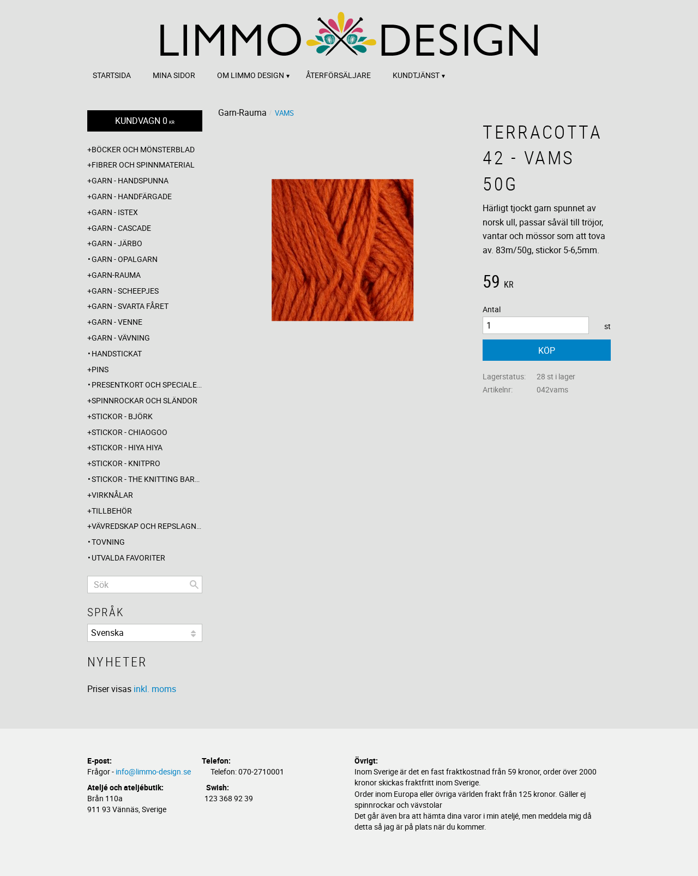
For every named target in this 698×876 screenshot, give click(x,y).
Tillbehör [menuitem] (112, 510)
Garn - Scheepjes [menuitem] (125, 290)
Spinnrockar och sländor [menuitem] (144, 400)
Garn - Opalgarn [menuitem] (125, 259)
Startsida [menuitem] (112, 75)
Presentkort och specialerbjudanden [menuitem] (147, 384)
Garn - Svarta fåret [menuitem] (130, 306)
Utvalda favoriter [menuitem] (128, 557)
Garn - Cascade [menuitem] (121, 228)
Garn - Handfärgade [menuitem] (132, 196)
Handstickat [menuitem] (117, 353)
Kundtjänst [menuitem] (416, 75)
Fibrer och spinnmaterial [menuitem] (143, 164)
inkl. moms (155, 689)
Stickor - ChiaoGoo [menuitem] (129, 432)
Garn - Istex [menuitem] (115, 212)
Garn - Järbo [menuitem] (117, 243)
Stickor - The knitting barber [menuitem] (147, 479)
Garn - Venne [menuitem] (117, 322)
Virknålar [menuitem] (112, 495)
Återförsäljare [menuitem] (338, 75)
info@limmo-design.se (153, 771)
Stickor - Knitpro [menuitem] (126, 463)
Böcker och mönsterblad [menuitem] (143, 149)
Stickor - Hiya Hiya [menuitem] (127, 447)
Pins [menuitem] (100, 369)
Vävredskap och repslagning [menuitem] (147, 526)
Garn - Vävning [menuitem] (121, 337)
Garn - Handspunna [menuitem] (130, 180)
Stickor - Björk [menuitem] (122, 416)
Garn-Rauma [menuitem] (116, 275)
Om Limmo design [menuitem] (250, 75)
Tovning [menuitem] (108, 542)
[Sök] (194, 584)
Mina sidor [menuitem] (174, 75)
